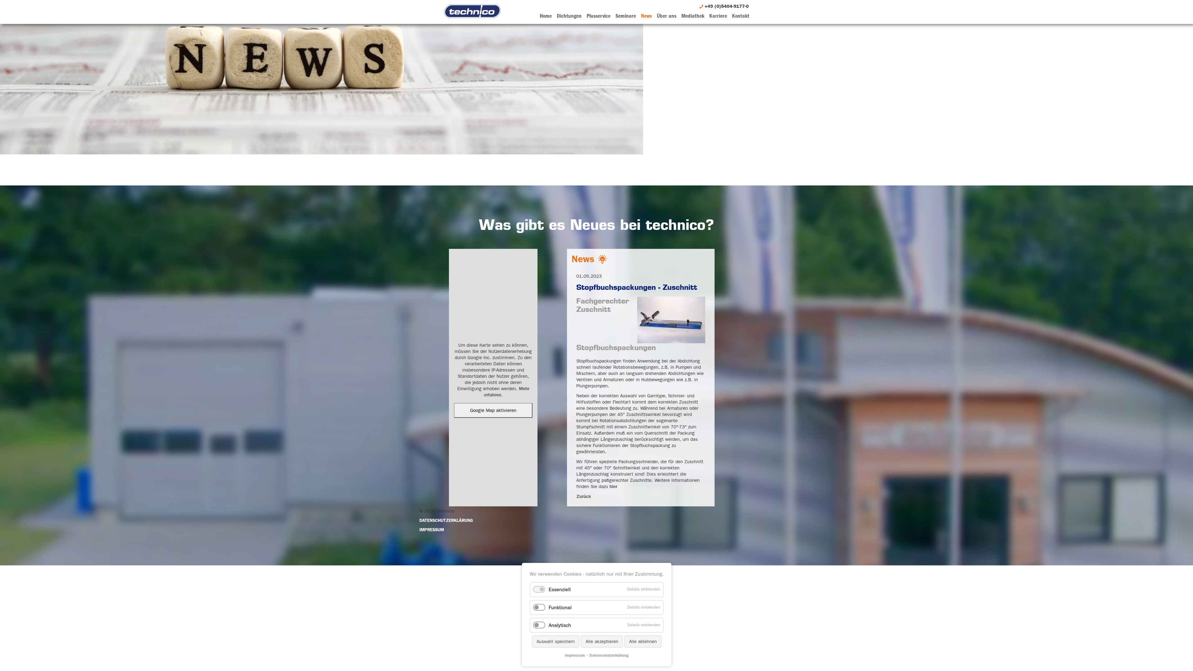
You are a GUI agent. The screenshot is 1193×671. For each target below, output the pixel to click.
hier (613, 486)
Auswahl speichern (556, 641)
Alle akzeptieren (602, 641)
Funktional (560, 607)
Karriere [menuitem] (718, 16)
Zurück (583, 496)
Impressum (575, 655)
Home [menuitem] (546, 16)
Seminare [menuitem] (625, 16)
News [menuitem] (646, 16)
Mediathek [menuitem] (692, 16)
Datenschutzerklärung (608, 655)
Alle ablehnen (643, 641)
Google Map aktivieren (493, 410)
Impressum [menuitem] (431, 529)
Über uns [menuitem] (666, 16)
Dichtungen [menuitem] (569, 16)
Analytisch (560, 625)
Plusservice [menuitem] (598, 16)
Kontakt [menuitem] (740, 16)
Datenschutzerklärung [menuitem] (446, 520)
